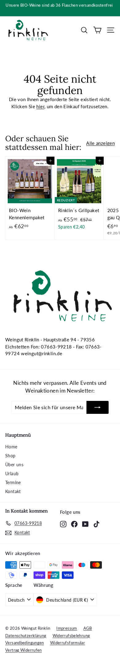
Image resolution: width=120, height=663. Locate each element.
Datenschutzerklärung (25, 635)
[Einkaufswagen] (97, 30)
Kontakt (13, 491)
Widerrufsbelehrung (71, 635)
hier (40, 106)
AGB (87, 628)
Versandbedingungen (24, 642)
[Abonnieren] (97, 407)
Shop (10, 455)
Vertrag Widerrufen (23, 650)
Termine (13, 482)
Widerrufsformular (67, 642)
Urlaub (11, 473)
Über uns (14, 464)
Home (11, 446)
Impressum (66, 628)
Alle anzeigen (100, 143)
